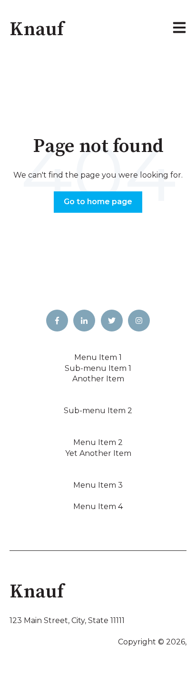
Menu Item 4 (98, 506)
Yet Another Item (98, 453)
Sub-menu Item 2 (98, 410)
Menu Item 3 (98, 485)
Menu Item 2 (98, 442)
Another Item (98, 378)
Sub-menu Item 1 (98, 368)
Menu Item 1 (98, 357)
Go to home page (98, 201)
